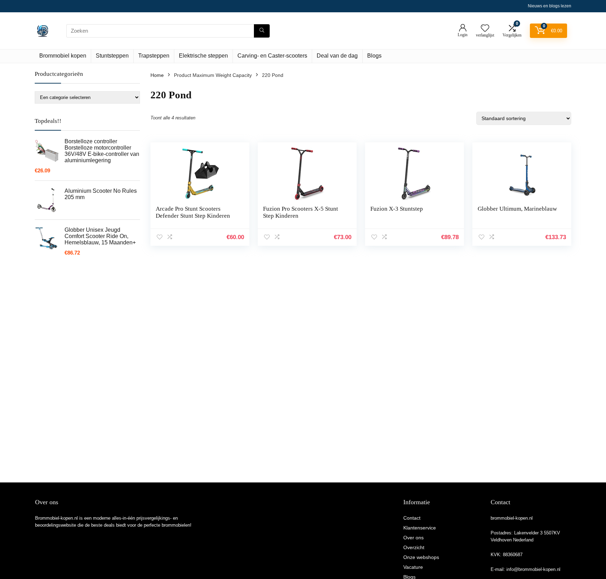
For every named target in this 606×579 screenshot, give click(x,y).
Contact (411, 518)
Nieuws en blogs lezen (549, 6)
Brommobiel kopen (62, 56)
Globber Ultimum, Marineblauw (517, 208)
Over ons (413, 537)
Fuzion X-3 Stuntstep (396, 208)
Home (157, 75)
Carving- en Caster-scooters (272, 56)
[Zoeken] (262, 31)
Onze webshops (421, 557)
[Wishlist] (485, 28)
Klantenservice (419, 528)
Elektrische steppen (203, 56)
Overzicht (413, 547)
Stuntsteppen (112, 56)
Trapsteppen (153, 56)
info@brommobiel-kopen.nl (533, 569)
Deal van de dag (337, 56)
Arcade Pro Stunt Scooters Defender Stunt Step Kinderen (193, 212)
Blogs (374, 56)
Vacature (413, 567)
